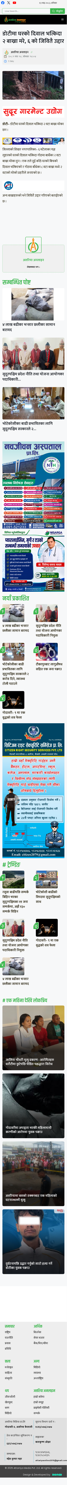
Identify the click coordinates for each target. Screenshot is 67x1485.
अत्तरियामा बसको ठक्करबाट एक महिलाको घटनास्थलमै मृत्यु (31, 1198)
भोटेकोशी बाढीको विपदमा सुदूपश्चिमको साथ (48, 897)
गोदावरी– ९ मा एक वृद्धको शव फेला (13, 715)
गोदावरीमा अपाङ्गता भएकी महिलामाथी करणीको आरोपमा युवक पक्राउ (29, 1130)
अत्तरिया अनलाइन (19, 52)
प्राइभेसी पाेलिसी (41, 1408)
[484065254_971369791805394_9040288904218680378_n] (33, 485)
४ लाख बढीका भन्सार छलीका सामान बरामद (28, 327)
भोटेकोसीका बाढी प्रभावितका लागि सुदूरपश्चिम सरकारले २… (27, 426)
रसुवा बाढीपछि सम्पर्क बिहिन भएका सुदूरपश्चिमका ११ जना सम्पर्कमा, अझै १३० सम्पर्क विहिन (15, 901)
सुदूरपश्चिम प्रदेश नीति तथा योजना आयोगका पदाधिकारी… (33, 377)
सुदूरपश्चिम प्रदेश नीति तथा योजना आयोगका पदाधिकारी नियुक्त (49, 630)
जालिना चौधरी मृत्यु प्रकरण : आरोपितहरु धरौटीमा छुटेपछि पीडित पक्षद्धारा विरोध (30, 1062)
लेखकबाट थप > (33, 267)
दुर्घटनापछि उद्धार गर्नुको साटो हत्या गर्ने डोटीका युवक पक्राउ (29, 1266)
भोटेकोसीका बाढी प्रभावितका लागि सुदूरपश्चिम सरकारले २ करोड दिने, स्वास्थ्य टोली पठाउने (15, 674)
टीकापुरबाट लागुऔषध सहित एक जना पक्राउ (49, 667)
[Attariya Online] (15, 19)
